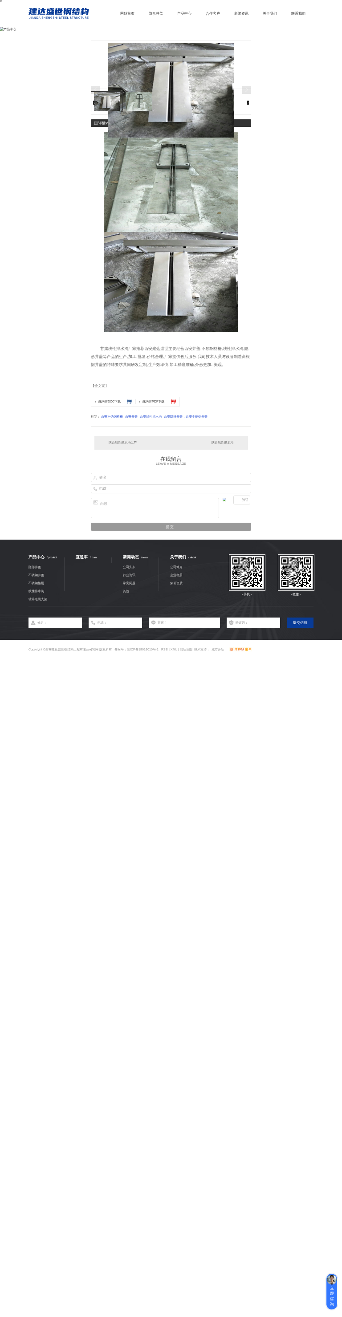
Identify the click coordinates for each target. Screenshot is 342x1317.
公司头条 (129, 567)
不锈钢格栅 (36, 583)
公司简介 (176, 567)
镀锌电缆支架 (37, 599)
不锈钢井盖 (36, 575)
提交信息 (300, 623)
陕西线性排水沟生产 (123, 442)
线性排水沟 (36, 591)
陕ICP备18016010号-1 (143, 649)
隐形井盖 (34, 567)
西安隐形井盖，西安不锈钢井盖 (186, 416)
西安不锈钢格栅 (112, 416)
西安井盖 (131, 416)
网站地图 (186, 649)
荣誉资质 (176, 583)
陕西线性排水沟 (222, 442)
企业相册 (176, 575)
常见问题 (129, 583)
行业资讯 (129, 575)
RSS (164, 649)
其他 (126, 591)
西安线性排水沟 (151, 416)
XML (174, 649)
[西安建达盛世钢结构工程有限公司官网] (58, 13)
